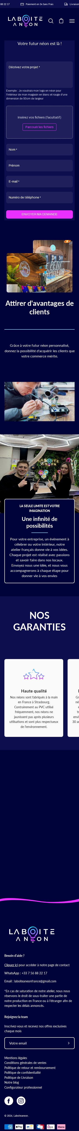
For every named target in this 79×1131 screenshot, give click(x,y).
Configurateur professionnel (23, 1087)
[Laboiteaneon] (25, 21)
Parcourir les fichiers (39, 127)
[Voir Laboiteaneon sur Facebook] (8, 1100)
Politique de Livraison (18, 1077)
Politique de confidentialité (22, 1072)
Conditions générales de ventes (25, 1063)
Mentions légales (15, 1058)
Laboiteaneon (21, 1115)
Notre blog (11, 1082)
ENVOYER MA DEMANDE (39, 214)
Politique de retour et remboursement (30, 1068)
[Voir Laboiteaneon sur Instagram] (21, 1100)
